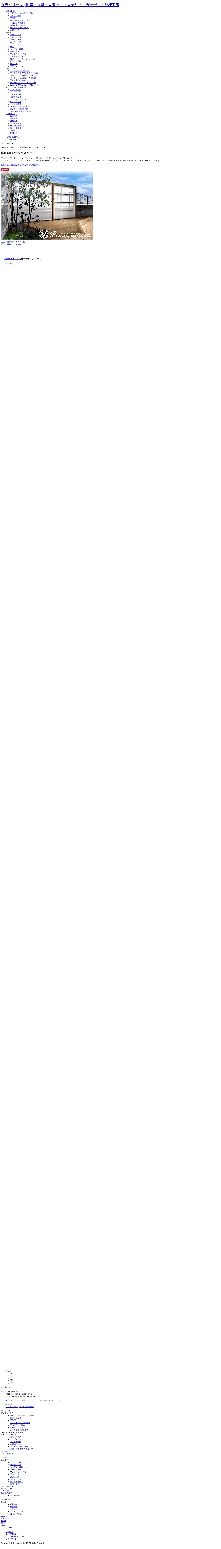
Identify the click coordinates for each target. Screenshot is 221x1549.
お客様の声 (14, 30)
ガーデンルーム (16, 39)
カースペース (15, 42)
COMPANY (10, 114)
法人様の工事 (15, 61)
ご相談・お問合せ (26, 1407)
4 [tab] (11, 1381)
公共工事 (13, 64)
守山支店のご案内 (17, 23)
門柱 (12, 47)
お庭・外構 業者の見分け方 (21, 1449)
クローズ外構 (15, 37)
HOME (3, 147)
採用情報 (13, 133)
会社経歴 (13, 121)
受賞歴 (13, 18)
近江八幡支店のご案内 (19, 28)
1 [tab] (11, 1373)
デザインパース (16, 66)
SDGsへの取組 (16, 1514)
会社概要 (13, 118)
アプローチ (14, 44)
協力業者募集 (11, 1534)
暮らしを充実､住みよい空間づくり (24, 85)
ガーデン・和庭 (16, 49)
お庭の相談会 (15, 97)
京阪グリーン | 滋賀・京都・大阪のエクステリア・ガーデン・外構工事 (60, 5)
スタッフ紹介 (15, 16)
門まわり (20, 1400)
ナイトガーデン (16, 56)
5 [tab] (11, 1383)
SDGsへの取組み (17, 126)
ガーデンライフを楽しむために (23, 75)
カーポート (29, 1400)
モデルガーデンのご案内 (20, 20)
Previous (9, 263)
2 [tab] (11, 1376)
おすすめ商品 (15, 102)
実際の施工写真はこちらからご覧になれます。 (20, 165)
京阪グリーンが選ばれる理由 (22, 13)
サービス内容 (15, 92)
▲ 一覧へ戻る (6, 1387)
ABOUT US (10, 11)
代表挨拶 (13, 116)
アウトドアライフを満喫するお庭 (24, 73)
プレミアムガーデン (18, 54)
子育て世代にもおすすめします (23, 80)
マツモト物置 (15, 104)
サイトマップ (11, 1539)
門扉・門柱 (14, 1474)
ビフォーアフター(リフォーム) (22, 59)
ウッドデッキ (41, 1400)
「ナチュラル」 (11, 258)
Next (8, 1371)
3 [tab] (11, 1378)
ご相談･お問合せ (12, 137)
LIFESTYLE (10, 68)
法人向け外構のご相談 (19, 109)
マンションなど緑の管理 (20, 107)
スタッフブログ (16, 128)
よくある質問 (15, 94)
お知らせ (13, 130)
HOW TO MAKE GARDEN (16, 87)
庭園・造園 (14, 52)
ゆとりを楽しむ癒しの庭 (20, 71)
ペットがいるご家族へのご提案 (23, 78)
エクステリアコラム (18, 99)
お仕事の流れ (15, 90)
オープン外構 (15, 35)
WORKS (9, 32)
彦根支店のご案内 (17, 25)
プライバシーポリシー (15, 1536)
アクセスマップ (16, 123)
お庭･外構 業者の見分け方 (21, 111)
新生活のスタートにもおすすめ (23, 83)
